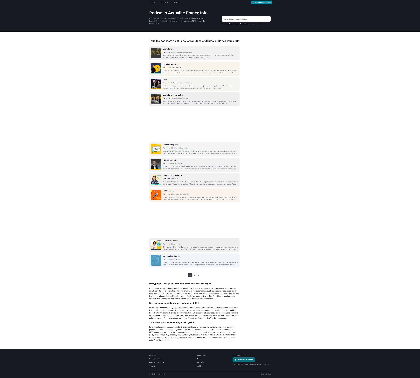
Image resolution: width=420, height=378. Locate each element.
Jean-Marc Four (175, 259)
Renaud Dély (175, 98)
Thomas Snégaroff (176, 163)
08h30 (165, 80)
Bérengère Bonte (176, 244)
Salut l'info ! (168, 191)
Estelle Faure (184, 148)
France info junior (170, 145)
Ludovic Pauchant (176, 67)
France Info (166, 52)
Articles (176, 2)
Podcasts (164, 2)
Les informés (168, 49)
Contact (152, 366)
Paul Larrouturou (186, 83)
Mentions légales (266, 374)
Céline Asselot (175, 148)
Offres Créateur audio (245, 360)
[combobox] (246, 19)
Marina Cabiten (184, 194)
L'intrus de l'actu (170, 241)
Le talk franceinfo (170, 64)
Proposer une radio (156, 359)
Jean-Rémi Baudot (176, 52)
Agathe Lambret (187, 52)
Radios (152, 2)
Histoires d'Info (169, 160)
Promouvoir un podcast (262, 2)
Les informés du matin (173, 95)
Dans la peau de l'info (172, 176)
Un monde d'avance (171, 256)
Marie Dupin (174, 179)
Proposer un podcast (156, 362)
